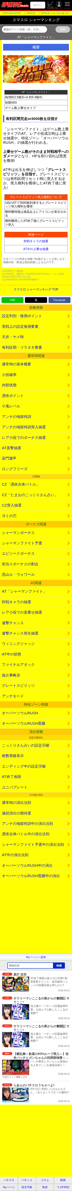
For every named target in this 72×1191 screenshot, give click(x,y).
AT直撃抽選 (11, 448)
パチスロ (8, 1180)
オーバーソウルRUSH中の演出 (27, 865)
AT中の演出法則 (15, 855)
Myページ (59, 8)
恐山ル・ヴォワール (18, 574)
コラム (45, 1180)
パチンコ (27, 1180)
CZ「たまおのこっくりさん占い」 (30, 495)
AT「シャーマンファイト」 (24, 591)
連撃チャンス (13, 623)
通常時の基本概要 (16, 364)
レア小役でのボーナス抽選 (24, 438)
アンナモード (13, 696)
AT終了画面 (11, 777)
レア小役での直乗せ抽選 (22, 612)
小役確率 (9, 375)
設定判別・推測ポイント (22, 316)
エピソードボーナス (18, 553)
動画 (63, 1180)
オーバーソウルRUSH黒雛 (23, 723)
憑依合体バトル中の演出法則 (25, 834)
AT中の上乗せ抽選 (36, 249)
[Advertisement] (36, 917)
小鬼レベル (11, 406)
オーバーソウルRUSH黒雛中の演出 (31, 876)
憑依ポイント (13, 396)
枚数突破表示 (13, 756)
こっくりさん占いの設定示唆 (25, 745)
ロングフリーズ (14, 469)
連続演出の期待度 (16, 813)
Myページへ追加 (36, 957)
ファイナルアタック (18, 665)
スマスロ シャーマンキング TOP (36, 289)
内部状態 (9, 385)
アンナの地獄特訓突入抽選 (24, 427)
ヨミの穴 (9, 516)
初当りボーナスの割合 (20, 564)
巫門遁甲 (9, 458)
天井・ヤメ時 (13, 337)
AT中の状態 (11, 654)
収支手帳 (50, 8)
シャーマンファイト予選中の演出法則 (33, 845)
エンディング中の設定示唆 (24, 766)
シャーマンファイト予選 (22, 543)
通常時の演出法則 (16, 803)
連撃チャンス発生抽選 (20, 633)
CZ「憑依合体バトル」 (21, 484)
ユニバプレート (14, 787)
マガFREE (63, 1187)
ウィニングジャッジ (18, 644)
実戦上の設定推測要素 (20, 326)
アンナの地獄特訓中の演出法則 (27, 824)
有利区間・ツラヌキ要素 (22, 347)
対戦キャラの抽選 (36, 241)
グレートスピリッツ (18, 686)
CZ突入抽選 (12, 505)
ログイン (37, 5)
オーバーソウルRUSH (20, 713)
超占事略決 (11, 675)
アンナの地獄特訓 (16, 417)
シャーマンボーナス (18, 533)
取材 (45, 1187)
